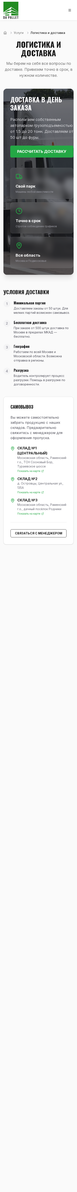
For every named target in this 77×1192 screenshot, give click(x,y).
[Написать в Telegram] (65, 1184)
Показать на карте (28, 471)
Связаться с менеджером (38, 533)
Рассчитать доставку (42, 151)
